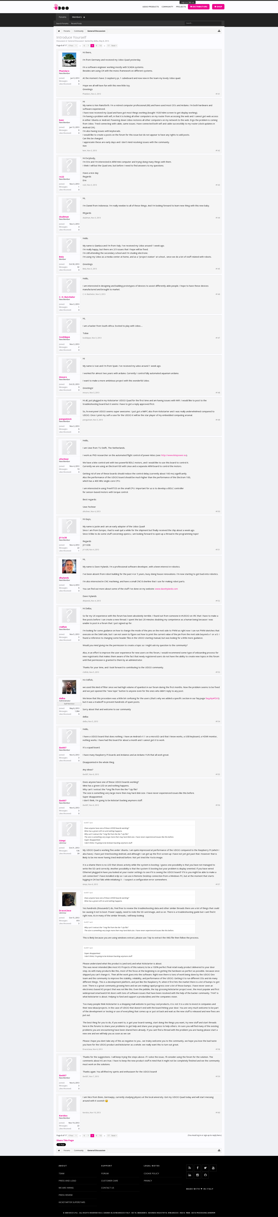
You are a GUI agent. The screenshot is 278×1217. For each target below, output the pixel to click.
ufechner (64, 458)
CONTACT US (107, 1187)
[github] (205, 1175)
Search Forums (62, 23)
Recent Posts (76, 23)
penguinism (65, 418)
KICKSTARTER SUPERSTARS (72, 1202)
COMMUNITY (167, 6)
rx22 (61, 176)
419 (77, 920)
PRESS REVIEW (66, 1195)
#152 (218, 601)
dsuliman (64, 216)
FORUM (105, 1173)
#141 (218, 94)
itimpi (62, 840)
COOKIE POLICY (151, 1173)
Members (77, 16)
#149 (218, 420)
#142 (218, 150)
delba (96, 41)
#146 (218, 294)
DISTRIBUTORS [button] (199, 6)
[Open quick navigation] (219, 30)
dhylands (64, 577)
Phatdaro (64, 70)
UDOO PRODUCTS (150, 6)
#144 (218, 218)
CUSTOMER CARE (109, 1180)
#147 (218, 338)
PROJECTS (181, 6)
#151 (218, 550)
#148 (218, 393)
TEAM (61, 1173)
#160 (218, 1112)
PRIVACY (148, 1180)
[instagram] (197, 1175)
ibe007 (62, 747)
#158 (218, 1049)
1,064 (77, 711)
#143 (218, 185)
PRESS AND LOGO (67, 1180)
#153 (218, 672)
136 (77, 850)
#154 (218, 721)
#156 (218, 805)
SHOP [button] (219, 6)
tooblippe (64, 336)
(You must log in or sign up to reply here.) (205, 1135)
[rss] (189, 1168)
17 (109, 45)
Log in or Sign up (187, 2)
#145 (218, 269)
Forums (62, 16)
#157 (218, 884)
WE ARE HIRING (66, 1187)
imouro (63, 377)
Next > (114, 45)
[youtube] (213, 1168)
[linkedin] (189, 1175)
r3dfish (63, 626)
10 (100, 45)
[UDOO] (61, 6)
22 (78, 548)
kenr (61, 120)
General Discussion (76, 41)
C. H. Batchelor (67, 296)
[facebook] (197, 1168)
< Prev (70, 45)
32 (78, 267)
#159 (218, 1076)
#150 (218, 511)
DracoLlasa (65, 910)
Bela (61, 256)
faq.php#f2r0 (212, 698)
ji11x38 (63, 537)
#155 (218, 774)
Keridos (63, 1115)
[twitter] (205, 1168)
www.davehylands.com (166, 588)
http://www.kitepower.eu (173, 455)
